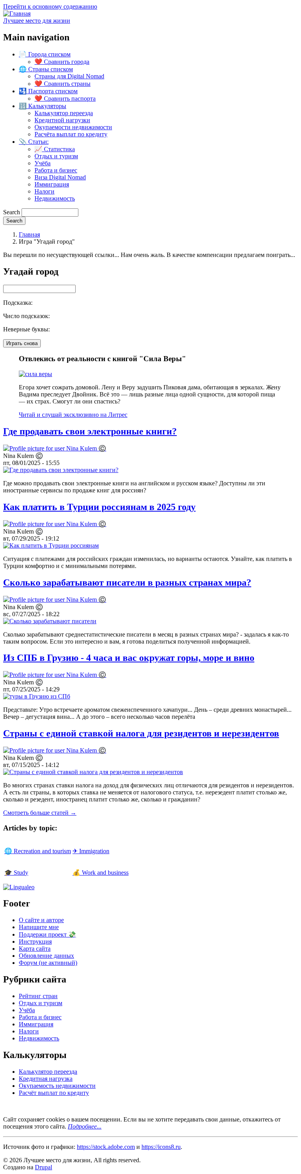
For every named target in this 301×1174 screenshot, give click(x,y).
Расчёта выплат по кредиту (70, 134)
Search (11, 212)
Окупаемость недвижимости (57, 1085)
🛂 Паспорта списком (48, 91)
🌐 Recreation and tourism (37, 851)
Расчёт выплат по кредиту (54, 1092)
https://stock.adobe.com (106, 1146)
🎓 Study (16, 872)
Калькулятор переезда (63, 113)
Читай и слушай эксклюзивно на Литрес (73, 414)
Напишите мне (39, 927)
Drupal (43, 1167)
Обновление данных (46, 955)
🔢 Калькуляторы (42, 106)
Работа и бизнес (55, 170)
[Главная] (17, 13)
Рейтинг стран (38, 996)
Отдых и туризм (56, 156)
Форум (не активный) (48, 962)
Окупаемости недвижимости (73, 127)
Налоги (44, 191)
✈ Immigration (91, 851)
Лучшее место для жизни (36, 20)
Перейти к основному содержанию (50, 6)
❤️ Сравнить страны (62, 83)
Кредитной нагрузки (62, 120)
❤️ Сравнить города (61, 61)
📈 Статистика (54, 149)
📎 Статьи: (34, 141)
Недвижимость (54, 198)
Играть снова (22, 343)
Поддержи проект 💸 (47, 934)
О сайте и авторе (41, 920)
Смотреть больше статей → (39, 812)
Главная (29, 234)
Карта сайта (35, 948)
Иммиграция (51, 184)
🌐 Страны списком (46, 69)
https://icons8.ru (161, 1146)
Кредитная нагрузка (46, 1078)
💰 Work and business (101, 872)
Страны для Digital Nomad (69, 76)
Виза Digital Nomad (60, 177)
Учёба (42, 163)
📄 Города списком (45, 54)
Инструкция (35, 941)
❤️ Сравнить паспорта (65, 98)
